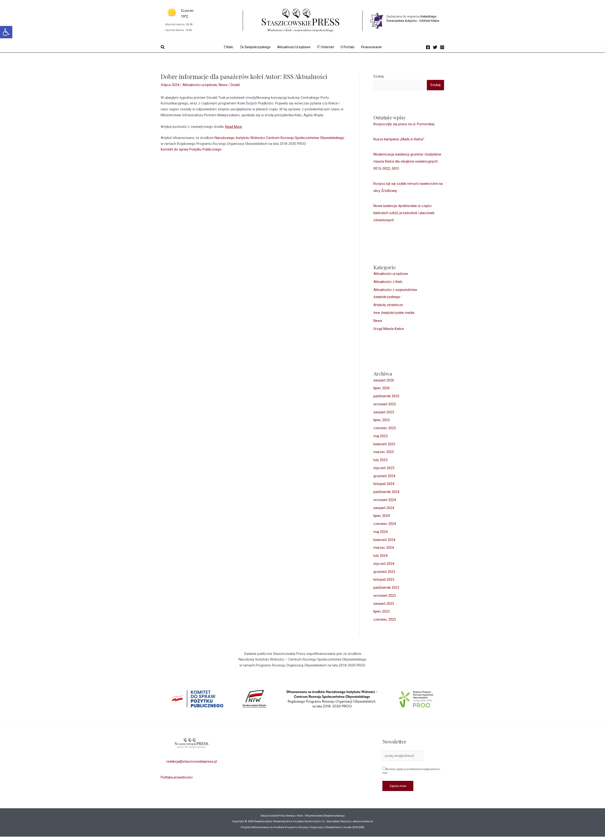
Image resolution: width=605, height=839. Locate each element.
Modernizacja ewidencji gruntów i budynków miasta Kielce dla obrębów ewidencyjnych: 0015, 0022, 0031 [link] (407, 161)
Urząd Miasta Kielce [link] (388, 329)
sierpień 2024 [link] (383, 508)
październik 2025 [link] (386, 396)
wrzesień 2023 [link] (384, 595)
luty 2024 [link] (380, 556)
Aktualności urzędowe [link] (199, 85)
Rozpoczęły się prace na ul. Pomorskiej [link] (403, 124)
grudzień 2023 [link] (384, 572)
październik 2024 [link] (386, 492)
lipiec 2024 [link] (381, 516)
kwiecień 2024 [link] (384, 540)
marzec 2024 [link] (383, 547)
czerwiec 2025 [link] (384, 428)
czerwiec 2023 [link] (384, 619)
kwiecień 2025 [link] (384, 444)
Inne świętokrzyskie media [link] (393, 313)
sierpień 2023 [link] (383, 603)
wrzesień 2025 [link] (384, 404)
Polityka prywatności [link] (177, 777)
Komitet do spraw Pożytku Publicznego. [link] (191, 149)
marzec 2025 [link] (383, 452)
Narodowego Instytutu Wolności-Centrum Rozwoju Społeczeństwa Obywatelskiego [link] (279, 138)
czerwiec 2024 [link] (384, 524)
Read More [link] (233, 127)
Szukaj (378, 76)
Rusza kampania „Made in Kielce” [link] (398, 139)
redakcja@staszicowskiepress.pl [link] (191, 761)
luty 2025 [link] (380, 460)
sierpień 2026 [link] (383, 380)
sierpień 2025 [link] (383, 412)
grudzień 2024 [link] (384, 476)
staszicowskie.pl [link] (362, 821)
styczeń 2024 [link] (383, 564)
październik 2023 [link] (386, 587)
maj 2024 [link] (380, 532)
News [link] (223, 85)
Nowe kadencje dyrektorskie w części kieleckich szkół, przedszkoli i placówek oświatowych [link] (403, 213)
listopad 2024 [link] (383, 484)
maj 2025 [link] (380, 436)
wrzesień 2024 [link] (384, 500)
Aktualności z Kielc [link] (388, 282)
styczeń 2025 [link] (383, 468)
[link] (6, 32)
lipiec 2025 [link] (381, 420)
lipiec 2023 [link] (381, 611)
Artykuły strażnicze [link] (388, 305)
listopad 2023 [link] (383, 579)
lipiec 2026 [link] (381, 388)
